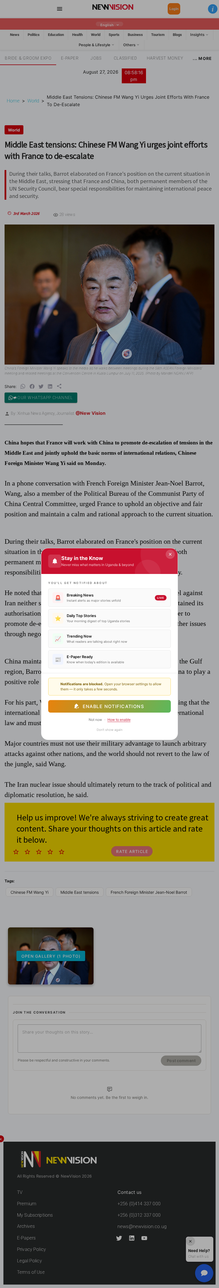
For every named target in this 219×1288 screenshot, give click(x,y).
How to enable (119, 719)
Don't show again (109, 730)
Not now (95, 719)
